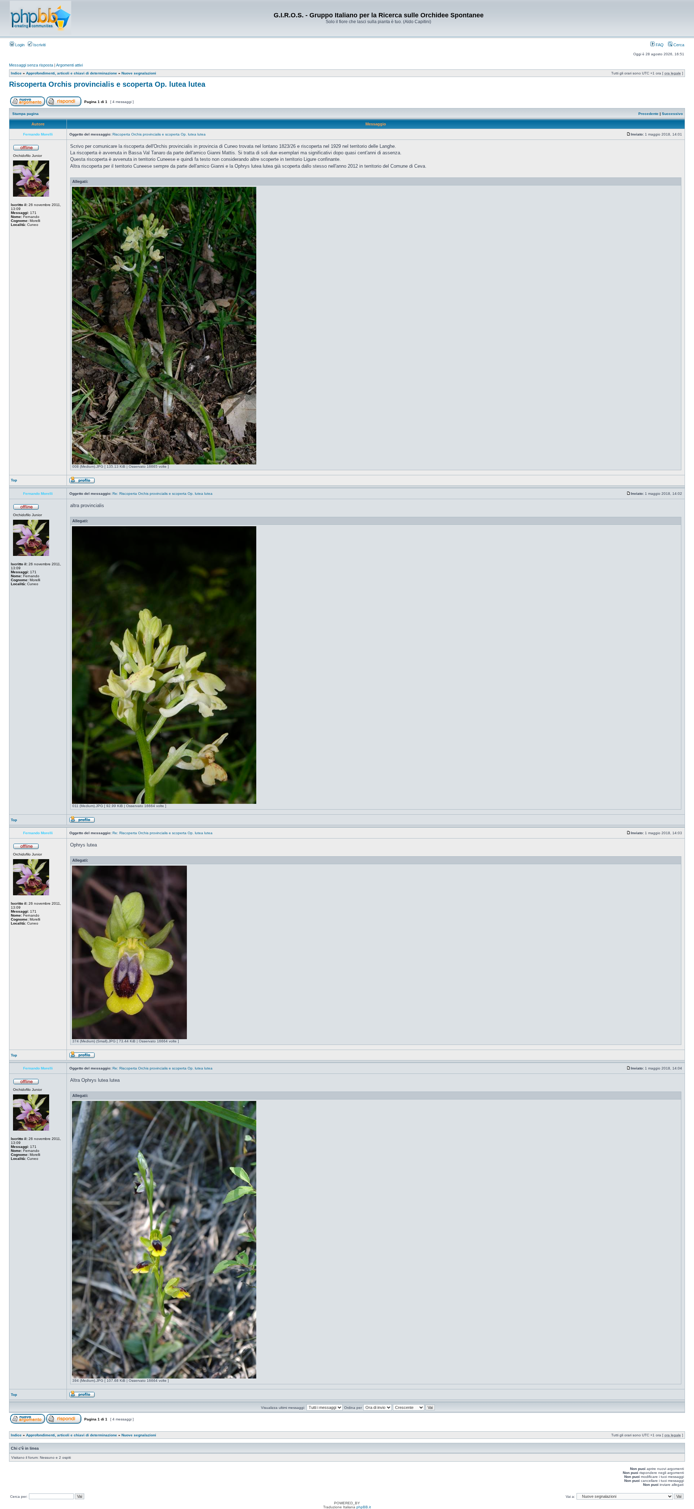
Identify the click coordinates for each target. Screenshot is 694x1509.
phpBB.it (363, 1507)
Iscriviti (39, 45)
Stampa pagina (25, 114)
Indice (16, 73)
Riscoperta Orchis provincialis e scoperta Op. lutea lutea (107, 84)
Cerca (678, 45)
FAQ (659, 45)
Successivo (672, 114)
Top (14, 480)
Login (19, 45)
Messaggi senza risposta (31, 65)
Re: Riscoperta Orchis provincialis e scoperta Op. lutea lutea (162, 494)
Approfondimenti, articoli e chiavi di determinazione (71, 73)
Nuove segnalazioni (138, 73)
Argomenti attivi (69, 65)
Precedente (648, 114)
